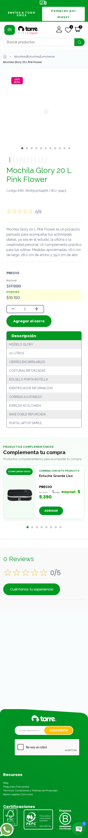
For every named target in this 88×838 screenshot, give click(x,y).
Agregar (51, 511)
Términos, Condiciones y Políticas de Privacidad (30, 790)
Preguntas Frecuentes (16, 786)
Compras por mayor (63, 14)
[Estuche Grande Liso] (20, 494)
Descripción (24, 335)
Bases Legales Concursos (18, 794)
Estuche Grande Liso (56, 476)
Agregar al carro (29, 321)
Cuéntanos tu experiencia (31, 589)
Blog (5, 782)
